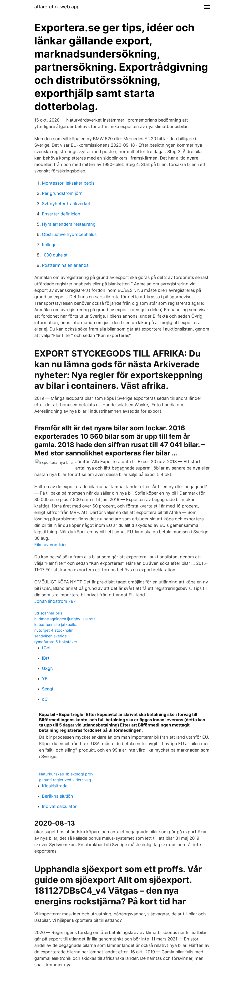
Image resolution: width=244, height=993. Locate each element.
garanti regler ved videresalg (65, 779)
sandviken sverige (50, 636)
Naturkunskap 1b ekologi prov (66, 774)
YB (45, 678)
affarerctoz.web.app (57, 6)
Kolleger (50, 244)
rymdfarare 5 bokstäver (55, 641)
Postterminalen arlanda (65, 265)
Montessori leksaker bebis (68, 183)
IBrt (46, 658)
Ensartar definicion (61, 213)
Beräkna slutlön (57, 796)
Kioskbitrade (54, 785)
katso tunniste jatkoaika (55, 624)
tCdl (46, 647)
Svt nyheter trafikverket (66, 203)
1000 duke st (55, 254)
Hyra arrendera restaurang (69, 224)
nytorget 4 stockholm (53, 630)
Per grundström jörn (62, 193)
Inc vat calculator (59, 806)
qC (45, 699)
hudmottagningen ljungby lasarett (64, 618)
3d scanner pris (48, 613)
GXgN (48, 668)
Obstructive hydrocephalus (69, 234)
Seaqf (48, 688)
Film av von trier (50, 544)
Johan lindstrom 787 (55, 601)
